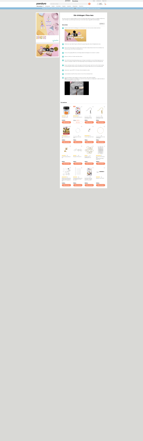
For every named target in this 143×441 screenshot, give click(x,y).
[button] (40, 6)
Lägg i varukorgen (66, 122)
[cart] (105, 4)
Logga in (100, 3)
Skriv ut (102, 23)
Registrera (100, 4)
